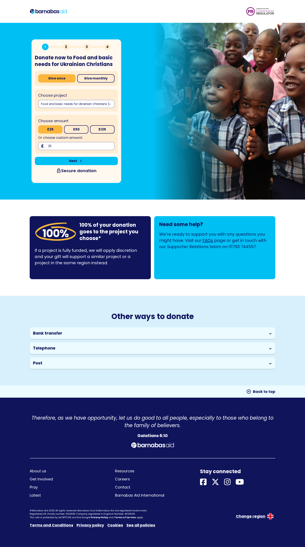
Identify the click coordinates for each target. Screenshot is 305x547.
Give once (56, 78)
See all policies (140, 525)
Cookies (115, 525)
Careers (122, 479)
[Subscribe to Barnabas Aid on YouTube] (239, 482)
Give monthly (96, 78)
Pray (34, 487)
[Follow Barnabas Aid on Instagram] (227, 482)
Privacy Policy (99, 517)
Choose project (52, 95)
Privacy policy (90, 525)
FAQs (208, 240)
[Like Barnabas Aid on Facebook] (203, 482)
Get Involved (41, 479)
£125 (102, 129)
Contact (122, 487)
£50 (76, 129)
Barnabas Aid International (139, 495)
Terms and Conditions (51, 525)
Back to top (260, 392)
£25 (50, 129)
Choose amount (53, 120)
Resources (124, 471)
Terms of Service (125, 517)
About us (38, 471)
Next (76, 161)
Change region (250, 516)
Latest (35, 495)
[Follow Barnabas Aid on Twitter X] (215, 482)
